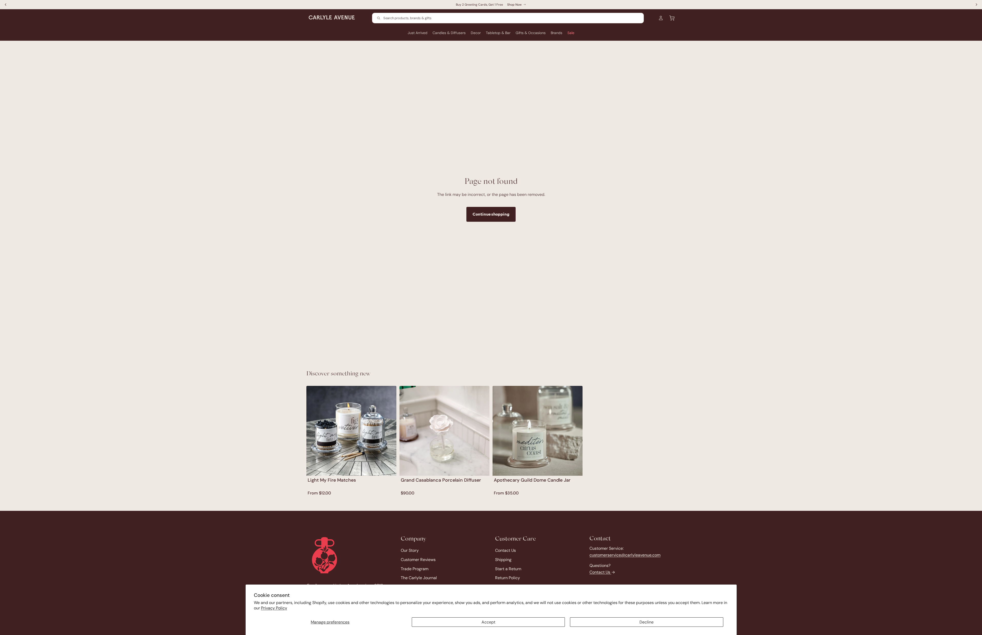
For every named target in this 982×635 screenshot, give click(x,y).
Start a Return (508, 568)
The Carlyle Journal (419, 577)
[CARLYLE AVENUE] (324, 555)
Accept (488, 622)
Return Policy (507, 577)
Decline (646, 622)
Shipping (503, 559)
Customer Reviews (418, 559)
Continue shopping (491, 214)
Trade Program (414, 568)
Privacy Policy (274, 608)
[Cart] (672, 18)
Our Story (410, 550)
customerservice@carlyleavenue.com (624, 554)
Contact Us (505, 550)
